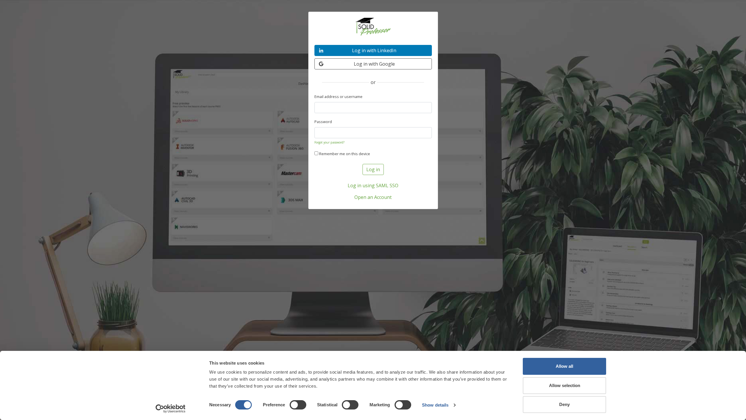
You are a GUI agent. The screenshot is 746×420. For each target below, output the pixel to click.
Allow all (564, 366)
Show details (435, 404)
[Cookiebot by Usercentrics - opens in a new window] (170, 408)
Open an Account (373, 197)
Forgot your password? (329, 142)
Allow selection (564, 385)
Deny (564, 404)
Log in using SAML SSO (373, 185)
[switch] (298, 405)
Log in (373, 169)
